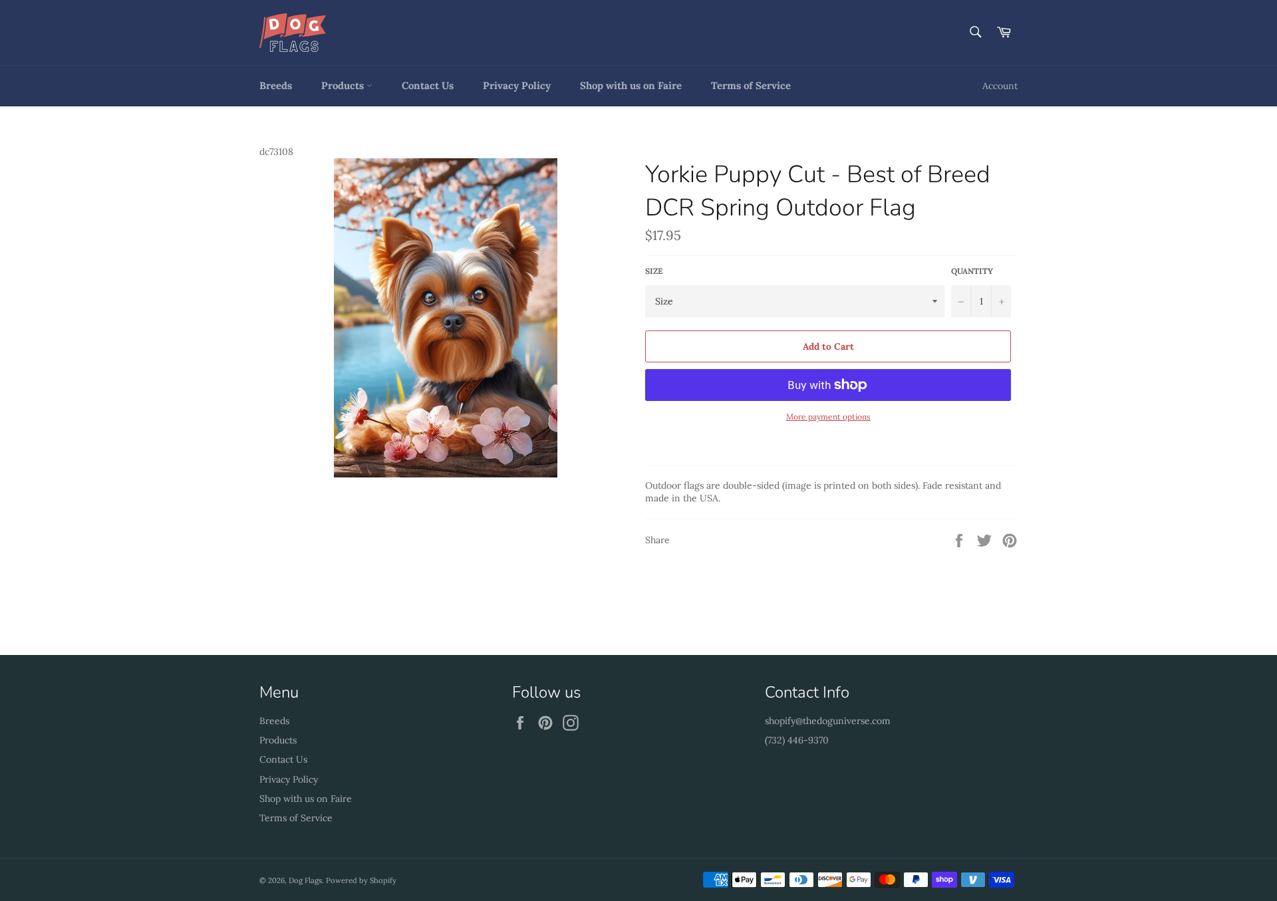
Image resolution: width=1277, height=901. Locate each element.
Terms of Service (751, 85)
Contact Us (428, 85)
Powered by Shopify (361, 880)
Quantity (972, 271)
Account (1000, 86)
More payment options (828, 417)
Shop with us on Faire (631, 85)
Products (343, 85)
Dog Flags (305, 880)
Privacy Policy (517, 85)
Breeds (275, 85)
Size (653, 271)
